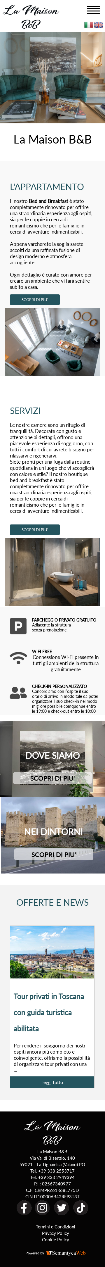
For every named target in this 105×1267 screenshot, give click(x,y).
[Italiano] (88, 26)
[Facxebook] (24, 1213)
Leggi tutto (52, 1082)
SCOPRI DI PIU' (35, 299)
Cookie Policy (55, 1239)
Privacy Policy (55, 1233)
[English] (98, 26)
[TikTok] (81, 1213)
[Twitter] (61, 1213)
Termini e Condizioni (55, 1226)
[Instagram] (42, 1213)
